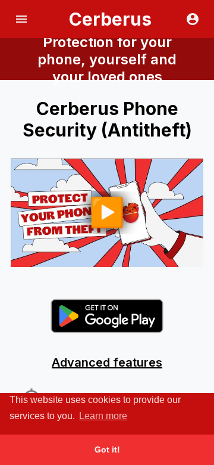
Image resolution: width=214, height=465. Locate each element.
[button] (21, 19)
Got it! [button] (107, 449)
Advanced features (107, 362)
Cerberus (110, 19)
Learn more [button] (103, 416)
